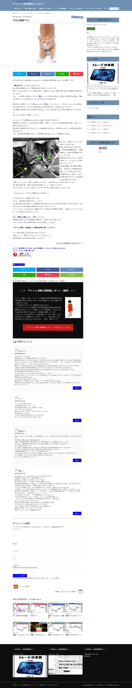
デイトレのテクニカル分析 (93, 8)
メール (16, 551)
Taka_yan (106, 125)
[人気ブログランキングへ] (103, 148)
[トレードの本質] (103, 82)
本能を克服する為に (30, 8)
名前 (15, 544)
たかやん (20, 431)
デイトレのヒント (109, 8)
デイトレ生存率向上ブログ (28, 4)
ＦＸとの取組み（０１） (94, 122)
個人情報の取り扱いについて (29, 685)
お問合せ (15, 685)
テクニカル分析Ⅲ (19, 264)
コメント (16, 529)
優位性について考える (45, 8)
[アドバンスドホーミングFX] (65, 674)
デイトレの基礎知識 (60, 8)
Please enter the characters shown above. (25, 567)
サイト (15, 558)
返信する (77, 388)
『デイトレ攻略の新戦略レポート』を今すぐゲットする (48, 327)
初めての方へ (18, 8)
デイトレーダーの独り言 (76, 8)
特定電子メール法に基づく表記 (48, 685)
